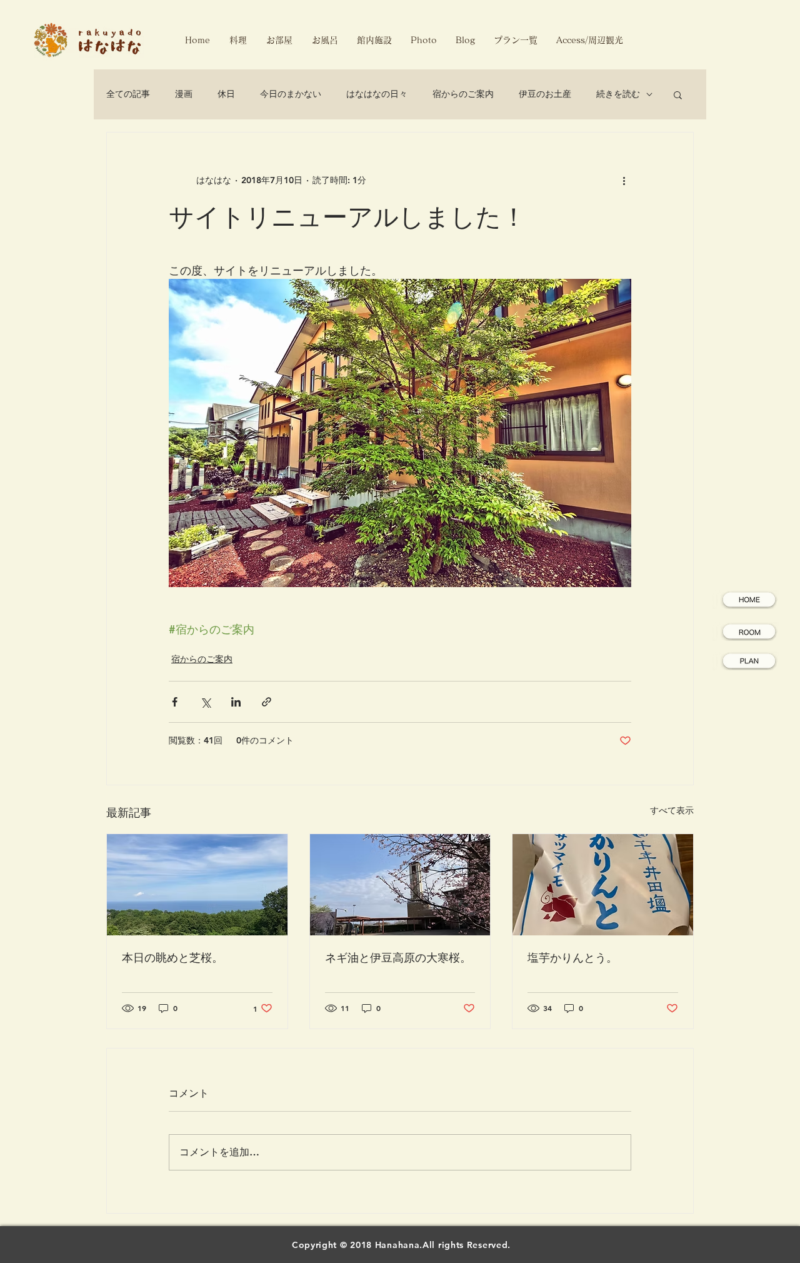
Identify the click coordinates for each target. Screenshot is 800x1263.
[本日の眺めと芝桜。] (197, 884)
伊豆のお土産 (545, 93)
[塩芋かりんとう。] (602, 884)
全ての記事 (128, 93)
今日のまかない (290, 93)
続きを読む (618, 93)
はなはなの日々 (377, 93)
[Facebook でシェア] (175, 702)
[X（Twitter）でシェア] (205, 702)
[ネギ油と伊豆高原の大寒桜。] (400, 884)
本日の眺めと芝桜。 (172, 957)
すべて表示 (672, 810)
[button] (678, 94)
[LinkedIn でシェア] (236, 702)
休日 (226, 93)
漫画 (183, 93)
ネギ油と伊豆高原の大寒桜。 (398, 957)
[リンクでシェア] (266, 702)
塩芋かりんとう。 (573, 957)
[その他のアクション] (623, 180)
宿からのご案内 (463, 93)
